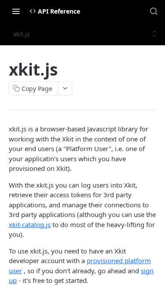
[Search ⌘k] (154, 11)
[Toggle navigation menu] (16, 11)
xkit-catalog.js (30, 224)
